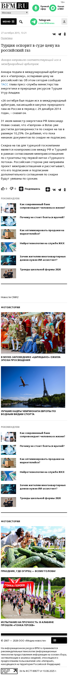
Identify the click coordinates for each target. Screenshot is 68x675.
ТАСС (4, 84)
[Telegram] (59, 34)
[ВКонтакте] (54, 34)
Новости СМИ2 (9, 297)
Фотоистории (10, 307)
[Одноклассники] (65, 34)
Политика (6, 38)
